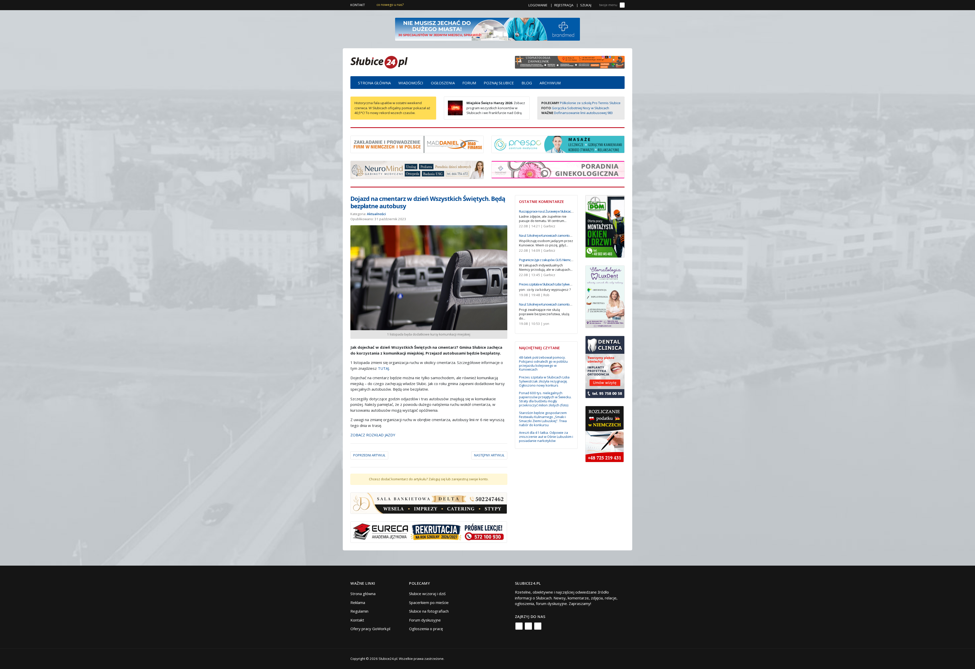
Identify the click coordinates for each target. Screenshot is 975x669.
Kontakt (357, 5)
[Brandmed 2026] (487, 28)
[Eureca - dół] (428, 531)
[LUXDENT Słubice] (605, 296)
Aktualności (376, 214)
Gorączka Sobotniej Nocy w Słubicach (580, 108)
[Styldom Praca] (605, 225)
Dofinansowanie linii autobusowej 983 (583, 112)
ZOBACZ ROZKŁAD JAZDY (372, 434)
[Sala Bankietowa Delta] (428, 502)
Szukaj (585, 5)
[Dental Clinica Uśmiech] (605, 366)
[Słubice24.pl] (379, 61)
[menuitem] (374, 82)
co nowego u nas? (390, 5)
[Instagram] (528, 626)
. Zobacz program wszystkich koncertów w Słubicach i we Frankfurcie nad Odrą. (495, 108)
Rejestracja (563, 5)
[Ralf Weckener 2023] (604, 433)
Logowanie (537, 5)
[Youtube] (537, 626)
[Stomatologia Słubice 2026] (570, 61)
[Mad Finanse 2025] (417, 143)
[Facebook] (519, 626)
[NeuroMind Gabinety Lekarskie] (417, 169)
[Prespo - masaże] (558, 143)
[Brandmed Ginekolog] (558, 169)
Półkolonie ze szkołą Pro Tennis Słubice (590, 103)
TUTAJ (383, 368)
